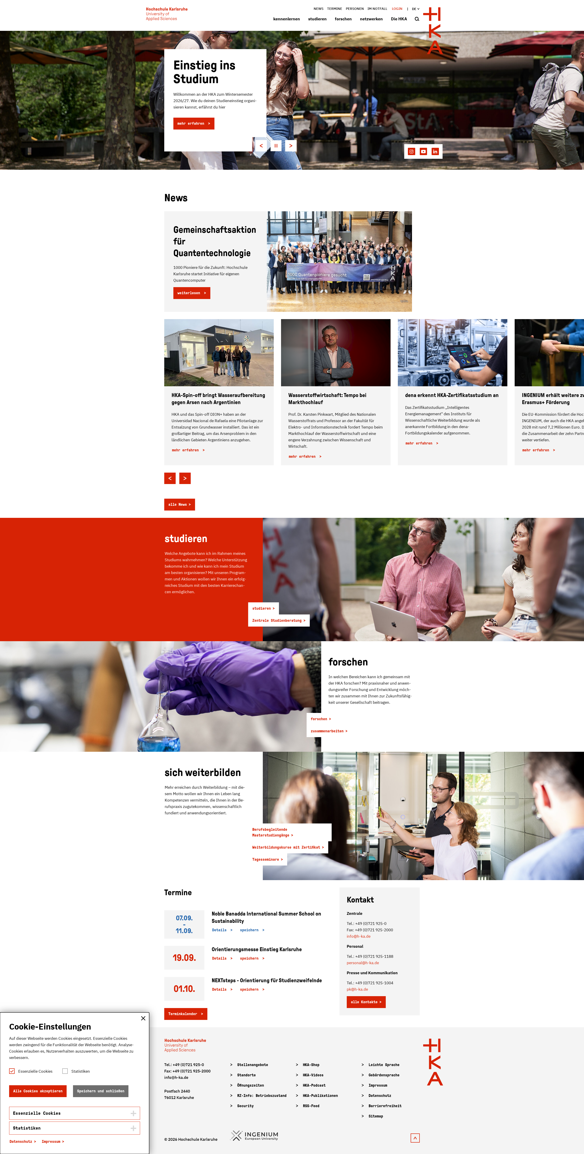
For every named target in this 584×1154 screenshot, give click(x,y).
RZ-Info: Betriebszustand (262, 1095)
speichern (250, 930)
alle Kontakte (364, 1002)
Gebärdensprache (384, 1075)
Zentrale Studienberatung (277, 620)
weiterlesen (189, 293)
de (414, 9)
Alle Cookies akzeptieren (38, 1091)
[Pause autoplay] (276, 145)
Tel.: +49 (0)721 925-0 (184, 1064)
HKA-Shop (311, 1065)
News (318, 8)
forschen (343, 18)
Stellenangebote (252, 1065)
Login (397, 8)
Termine (334, 8)
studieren (317, 18)
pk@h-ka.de (357, 989)
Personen (355, 8)
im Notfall (377, 8)
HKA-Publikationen (320, 1095)
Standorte (246, 1075)
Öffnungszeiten (250, 1085)
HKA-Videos (313, 1075)
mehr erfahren (191, 123)
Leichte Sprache (384, 1065)
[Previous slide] (261, 145)
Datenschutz (380, 1095)
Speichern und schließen (100, 1091)
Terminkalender (183, 1014)
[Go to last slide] (170, 478)
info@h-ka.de (358, 936)
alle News (177, 504)
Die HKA (399, 18)
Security (245, 1106)
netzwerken (371, 18)
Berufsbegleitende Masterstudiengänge (270, 832)
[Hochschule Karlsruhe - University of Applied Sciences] (167, 15)
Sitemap (376, 1116)
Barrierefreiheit (385, 1106)
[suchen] (417, 19)
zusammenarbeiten (327, 731)
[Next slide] (291, 145)
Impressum (378, 1085)
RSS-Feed (311, 1106)
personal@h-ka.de (363, 962)
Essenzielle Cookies (35, 1071)
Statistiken (80, 1071)
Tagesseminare (265, 859)
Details (220, 930)
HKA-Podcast (314, 1085)
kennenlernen (286, 18)
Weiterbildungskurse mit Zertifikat (286, 847)
